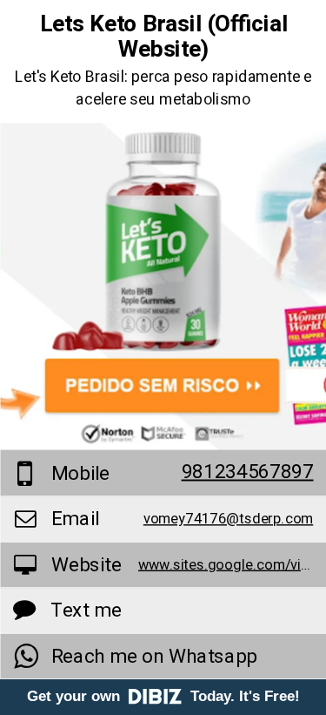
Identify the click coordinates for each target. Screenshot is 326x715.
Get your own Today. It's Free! (163, 696)
